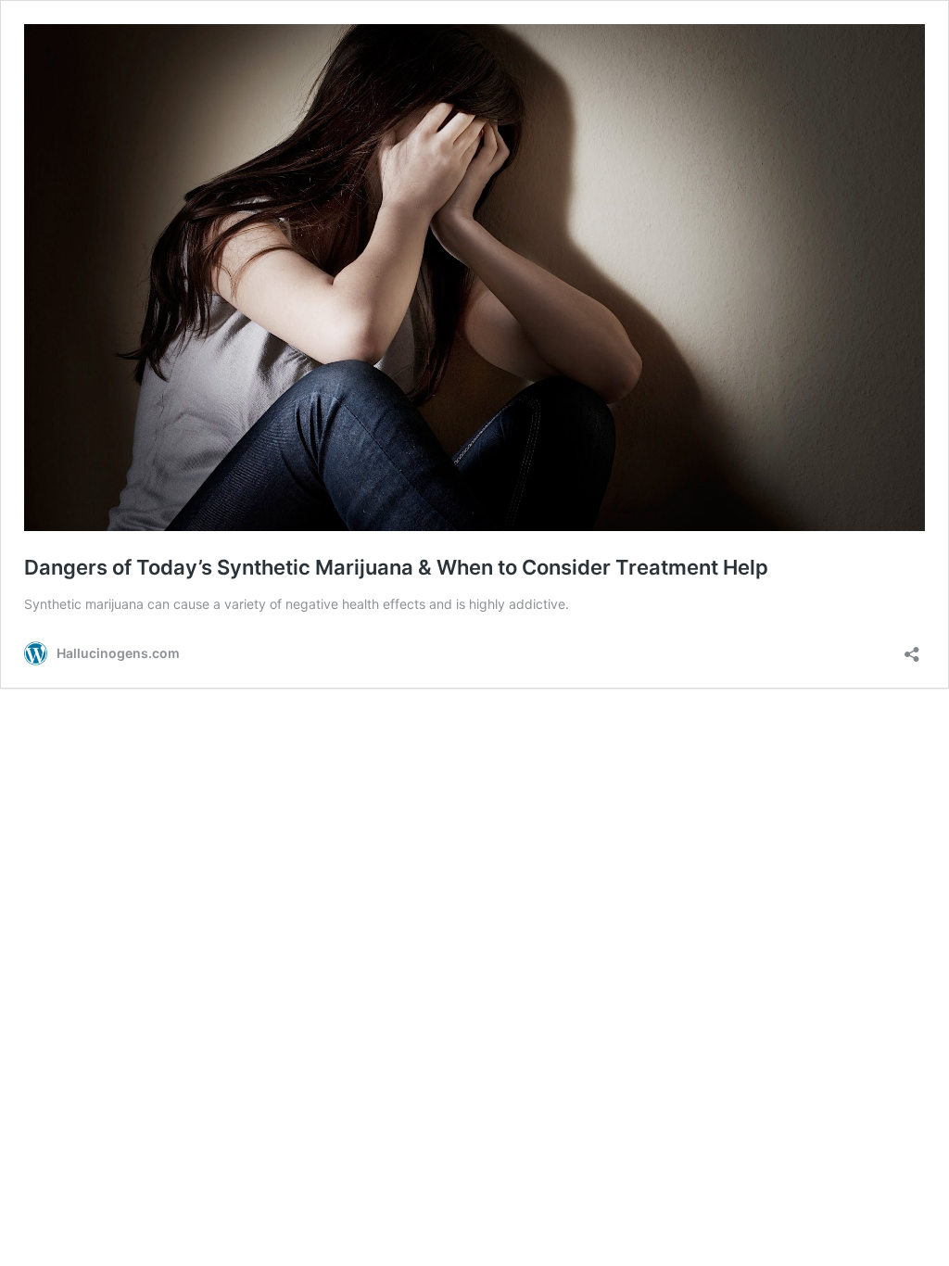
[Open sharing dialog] (912, 648)
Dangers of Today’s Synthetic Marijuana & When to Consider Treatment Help (396, 567)
